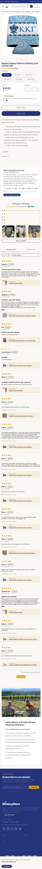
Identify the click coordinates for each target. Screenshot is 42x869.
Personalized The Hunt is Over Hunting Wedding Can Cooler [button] (22, 553)
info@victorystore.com (11, 822)
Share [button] (6, 151)
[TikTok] (12, 828)
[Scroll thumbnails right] (38, 231)
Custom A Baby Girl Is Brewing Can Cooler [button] (23, 665)
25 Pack (18, 75)
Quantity (27, 85)
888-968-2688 (9, 815)
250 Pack (31, 79)
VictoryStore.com (12, 850)
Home (3, 11)
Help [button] (4, 842)
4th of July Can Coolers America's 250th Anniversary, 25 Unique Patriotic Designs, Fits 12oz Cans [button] (23, 316)
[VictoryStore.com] (7, 6)
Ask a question (21, 241)
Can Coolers (35, 11)
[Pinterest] (16, 828)
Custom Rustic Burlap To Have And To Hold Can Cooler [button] (23, 639)
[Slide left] (16, 60)
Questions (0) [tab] (31, 249)
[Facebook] (4, 828)
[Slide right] (25, 60)
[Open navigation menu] (3, 6)
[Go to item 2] (21, 231)
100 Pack (7, 79)
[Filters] (8, 255)
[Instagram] (8, 828)
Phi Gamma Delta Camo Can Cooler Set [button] (22, 340)
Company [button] (26, 835)
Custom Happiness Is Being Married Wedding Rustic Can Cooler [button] (21, 416)
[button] (6, 68)
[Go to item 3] (34, 231)
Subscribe (34, 787)
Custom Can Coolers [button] (16, 283)
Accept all (7, 866)
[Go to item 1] (8, 231)
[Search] (31, 6)
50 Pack (29, 75)
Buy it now (21, 113)
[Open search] (4, 255)
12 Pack (7, 75)
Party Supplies (26, 11)
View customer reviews (12, 195)
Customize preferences (9, 861)
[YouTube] (20, 828)
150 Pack (19, 79)
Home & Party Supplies (13, 11)
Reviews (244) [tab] (11, 249)
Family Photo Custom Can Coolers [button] (20, 365)
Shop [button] (4, 835)
